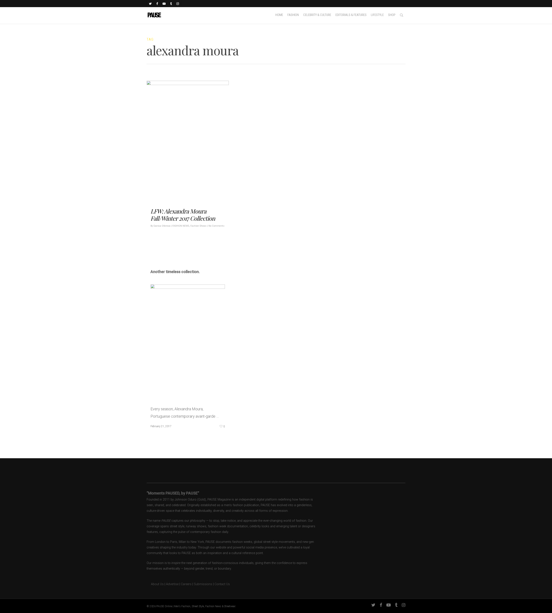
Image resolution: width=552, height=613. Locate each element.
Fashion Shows (198, 225)
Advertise (172, 584)
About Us (155, 584)
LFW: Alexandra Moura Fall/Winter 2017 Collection (183, 214)
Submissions (203, 584)
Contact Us (222, 584)
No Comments (216, 225)
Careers (186, 584)
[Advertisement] (201, 253)
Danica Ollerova (162, 225)
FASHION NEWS (180, 225)
